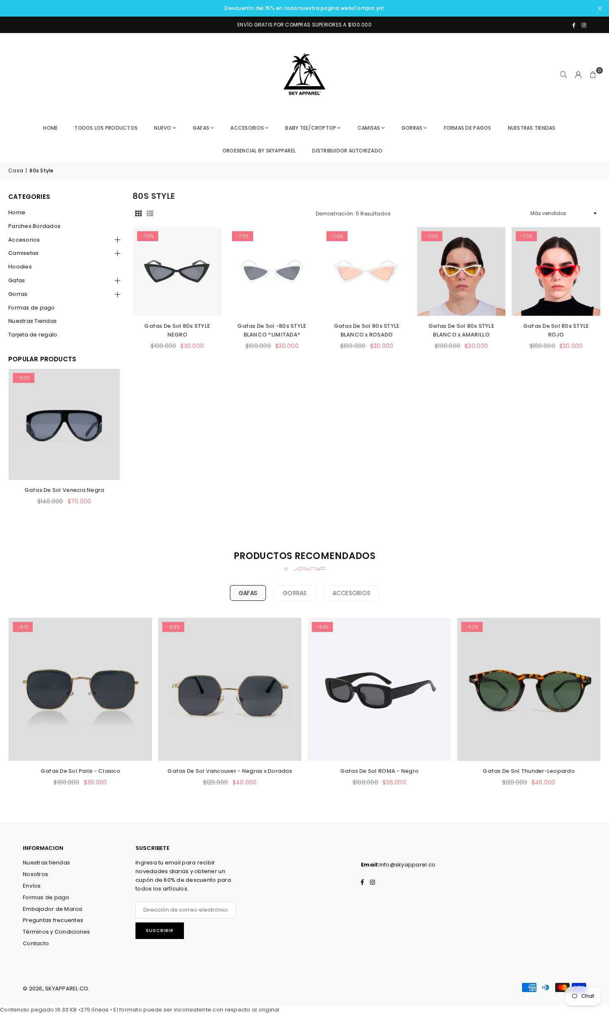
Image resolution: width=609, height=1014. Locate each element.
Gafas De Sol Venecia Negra (64, 490)
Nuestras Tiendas (32, 321)
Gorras (18, 294)
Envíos (32, 886)
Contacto (36, 943)
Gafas (16, 280)
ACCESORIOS (247, 127)
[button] (593, 74)
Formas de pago (31, 308)
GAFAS (201, 127)
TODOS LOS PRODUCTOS (106, 127)
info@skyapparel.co (407, 865)
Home (50, 127)
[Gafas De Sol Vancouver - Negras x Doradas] (230, 689)
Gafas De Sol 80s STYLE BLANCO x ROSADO (367, 330)
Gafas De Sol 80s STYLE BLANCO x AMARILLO (461, 330)
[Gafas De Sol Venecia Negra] (64, 424)
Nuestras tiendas (46, 862)
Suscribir (160, 930)
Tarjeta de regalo (32, 335)
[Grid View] (138, 213)
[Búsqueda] (563, 74)
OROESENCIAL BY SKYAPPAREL (259, 150)
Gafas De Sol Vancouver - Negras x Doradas (229, 771)
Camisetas (23, 253)
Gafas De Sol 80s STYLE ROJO (556, 330)
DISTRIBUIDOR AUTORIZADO (347, 150)
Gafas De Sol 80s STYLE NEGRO (177, 330)
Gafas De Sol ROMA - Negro (379, 771)
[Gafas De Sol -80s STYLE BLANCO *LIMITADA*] (272, 271)
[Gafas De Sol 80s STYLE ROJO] (556, 271)
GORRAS (412, 127)
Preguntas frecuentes (53, 920)
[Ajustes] (578, 74)
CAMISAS (369, 127)
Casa (15, 170)
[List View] (150, 213)
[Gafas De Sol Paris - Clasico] (80, 689)
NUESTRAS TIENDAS (532, 127)
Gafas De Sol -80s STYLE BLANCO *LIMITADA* (271, 330)
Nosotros (35, 874)
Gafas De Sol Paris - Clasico (80, 771)
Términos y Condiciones (56, 932)
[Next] (103, 446)
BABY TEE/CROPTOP (310, 127)
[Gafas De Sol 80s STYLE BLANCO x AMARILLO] (461, 271)
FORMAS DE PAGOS (467, 127)
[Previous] (25, 446)
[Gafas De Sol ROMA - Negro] (379, 689)
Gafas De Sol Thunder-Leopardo (529, 771)
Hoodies (20, 267)
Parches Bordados (34, 226)
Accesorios (24, 240)
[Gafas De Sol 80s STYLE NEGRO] (177, 271)
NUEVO (162, 127)
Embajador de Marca (52, 909)
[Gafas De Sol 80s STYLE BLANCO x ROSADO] (366, 271)
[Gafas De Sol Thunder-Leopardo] (528, 689)
